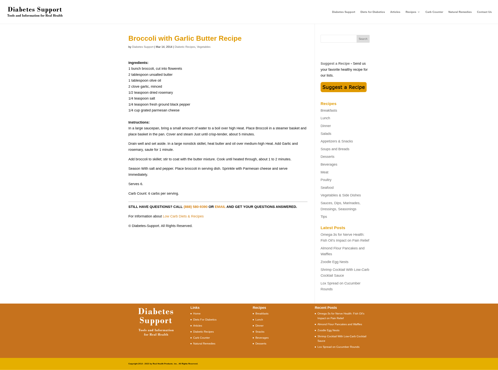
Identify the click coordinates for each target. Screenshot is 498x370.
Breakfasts (329, 110)
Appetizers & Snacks (337, 141)
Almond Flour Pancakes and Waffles (339, 324)
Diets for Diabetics (372, 12)
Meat (324, 172)
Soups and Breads (335, 149)
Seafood (327, 188)
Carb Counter (434, 12)
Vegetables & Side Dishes (341, 195)
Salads (326, 134)
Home (197, 313)
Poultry (326, 180)
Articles (395, 12)
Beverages (329, 164)
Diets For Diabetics (205, 319)
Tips (324, 217)
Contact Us (484, 12)
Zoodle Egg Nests (334, 262)
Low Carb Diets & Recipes (183, 216)
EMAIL (220, 207)
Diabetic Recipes (185, 46)
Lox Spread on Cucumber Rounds (338, 346)
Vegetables (203, 46)
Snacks (259, 331)
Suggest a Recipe (335, 63)
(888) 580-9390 (196, 207)
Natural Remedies (460, 12)
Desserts (327, 157)
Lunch (325, 118)
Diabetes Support (343, 12)
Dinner (326, 126)
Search (363, 38)
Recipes (411, 12)
